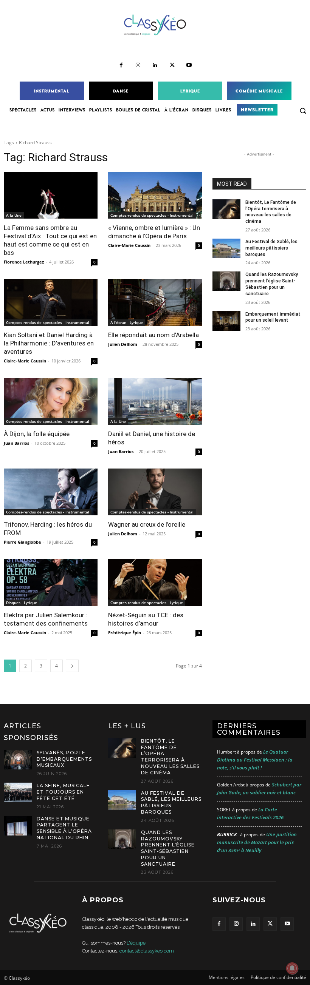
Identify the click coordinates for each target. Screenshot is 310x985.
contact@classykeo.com (146, 951)
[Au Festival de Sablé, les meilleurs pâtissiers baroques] (226, 248)
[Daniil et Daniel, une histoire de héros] (155, 401)
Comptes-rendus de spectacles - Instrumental (152, 215)
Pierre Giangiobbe (22, 542)
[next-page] (72, 666)
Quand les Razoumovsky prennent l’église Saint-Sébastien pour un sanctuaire (168, 848)
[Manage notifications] (292, 968)
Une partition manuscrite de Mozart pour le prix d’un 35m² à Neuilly (257, 842)
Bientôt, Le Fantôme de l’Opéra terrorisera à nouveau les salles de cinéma (170, 756)
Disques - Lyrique (21, 602)
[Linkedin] (155, 65)
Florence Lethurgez (24, 262)
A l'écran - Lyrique (126, 322)
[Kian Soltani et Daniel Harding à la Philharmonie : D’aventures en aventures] (51, 302)
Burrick (227, 834)
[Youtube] (189, 65)
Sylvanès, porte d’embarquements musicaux (64, 759)
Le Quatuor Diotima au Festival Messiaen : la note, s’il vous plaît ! (255, 759)
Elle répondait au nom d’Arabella (153, 335)
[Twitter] (172, 65)
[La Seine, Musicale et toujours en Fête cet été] (18, 792)
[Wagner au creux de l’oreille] (155, 492)
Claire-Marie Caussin (129, 245)
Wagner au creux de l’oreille (146, 524)
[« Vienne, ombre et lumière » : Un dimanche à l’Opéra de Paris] (155, 195)
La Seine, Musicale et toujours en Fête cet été (63, 792)
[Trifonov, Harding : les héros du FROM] (51, 492)
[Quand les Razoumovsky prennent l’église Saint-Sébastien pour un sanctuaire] (226, 281)
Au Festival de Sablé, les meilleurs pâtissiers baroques (271, 248)
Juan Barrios (16, 443)
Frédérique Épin (124, 632)
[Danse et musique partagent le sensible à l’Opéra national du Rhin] (18, 825)
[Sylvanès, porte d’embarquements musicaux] (18, 759)
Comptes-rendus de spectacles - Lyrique (146, 602)
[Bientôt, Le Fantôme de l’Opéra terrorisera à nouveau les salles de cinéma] (226, 209)
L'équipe (136, 943)
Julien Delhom (122, 344)
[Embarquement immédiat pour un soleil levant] (226, 321)
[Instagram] (138, 65)
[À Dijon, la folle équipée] (51, 401)
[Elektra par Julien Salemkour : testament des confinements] (51, 582)
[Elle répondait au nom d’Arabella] (155, 302)
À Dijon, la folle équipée (37, 434)
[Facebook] (121, 65)
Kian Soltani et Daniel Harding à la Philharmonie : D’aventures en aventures (49, 343)
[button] (302, 110)
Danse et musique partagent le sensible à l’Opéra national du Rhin (64, 828)
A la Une (14, 215)
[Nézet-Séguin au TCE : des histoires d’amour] (155, 582)
